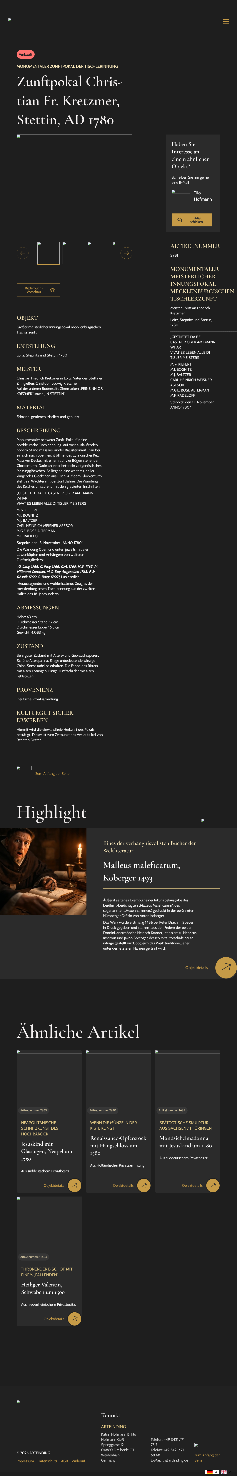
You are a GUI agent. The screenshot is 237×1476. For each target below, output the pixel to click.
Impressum (25, 1461)
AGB (64, 1461)
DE (215, 1471)
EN (229, 1471)
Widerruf (78, 1461)
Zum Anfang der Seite (52, 773)
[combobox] (212, 1472)
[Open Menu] (226, 21)
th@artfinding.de (175, 1460)
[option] (226, 1472)
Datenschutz (47, 1461)
